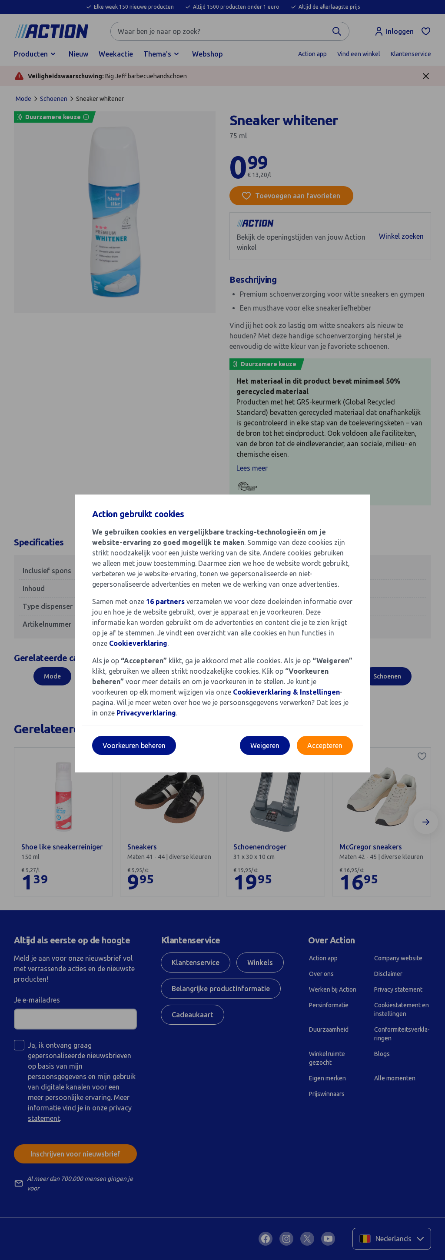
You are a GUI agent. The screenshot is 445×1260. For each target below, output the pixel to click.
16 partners (165, 601)
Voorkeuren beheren (134, 745)
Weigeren (264, 745)
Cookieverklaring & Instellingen (286, 692)
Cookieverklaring (138, 643)
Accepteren (324, 745)
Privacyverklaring (146, 713)
